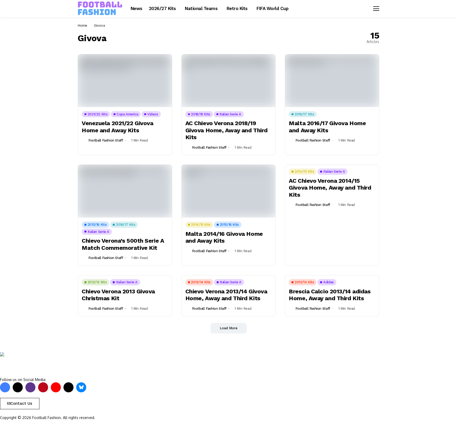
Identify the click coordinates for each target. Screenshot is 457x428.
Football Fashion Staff (105, 140)
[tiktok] (68, 387)
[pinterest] (43, 387)
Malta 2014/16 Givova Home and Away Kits (224, 237)
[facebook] (5, 387)
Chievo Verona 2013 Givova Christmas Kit (118, 295)
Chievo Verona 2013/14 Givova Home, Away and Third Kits (226, 295)
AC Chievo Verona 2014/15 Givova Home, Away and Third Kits (330, 187)
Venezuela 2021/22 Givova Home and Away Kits (117, 126)
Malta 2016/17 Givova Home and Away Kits (327, 126)
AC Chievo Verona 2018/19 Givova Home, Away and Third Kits (226, 130)
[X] (18, 387)
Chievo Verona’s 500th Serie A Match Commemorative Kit (123, 244)
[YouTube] (56, 387)
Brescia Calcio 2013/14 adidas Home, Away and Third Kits (329, 295)
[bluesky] (81, 387)
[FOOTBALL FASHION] (100, 8)
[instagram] (30, 387)
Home (82, 25)
